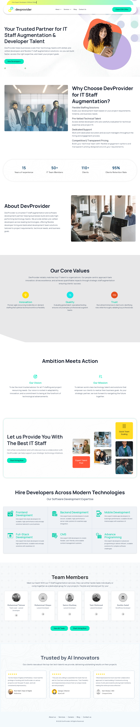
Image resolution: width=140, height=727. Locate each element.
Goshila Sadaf (123, 605)
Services (66, 9)
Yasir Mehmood (96, 605)
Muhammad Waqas (43, 605)
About (57, 9)
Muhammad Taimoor (16, 605)
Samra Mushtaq (69, 605)
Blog (75, 9)
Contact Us (82, 9)
